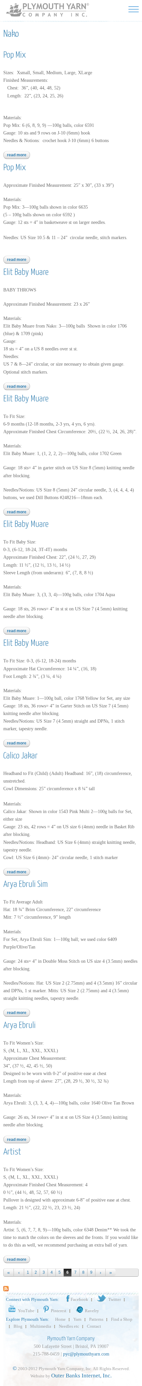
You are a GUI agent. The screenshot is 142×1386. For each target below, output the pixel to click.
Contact (94, 1326)
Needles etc (69, 1326)
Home (60, 1319)
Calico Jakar (20, 755)
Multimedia (40, 1326)
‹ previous (19, 1272)
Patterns (96, 1319)
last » (111, 1272)
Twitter (114, 1299)
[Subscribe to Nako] (6, 1288)
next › (100, 1272)
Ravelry (92, 1310)
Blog (18, 1326)
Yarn (77, 1319)
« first (9, 1272)
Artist (12, 1152)
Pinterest (58, 1310)
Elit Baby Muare (26, 272)
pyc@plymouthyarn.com (86, 1354)
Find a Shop (121, 1319)
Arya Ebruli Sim (25, 884)
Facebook (79, 1299)
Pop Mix (14, 55)
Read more (18, 155)
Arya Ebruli (19, 1025)
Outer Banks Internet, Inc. (81, 1375)
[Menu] (133, 9)
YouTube (26, 1310)
